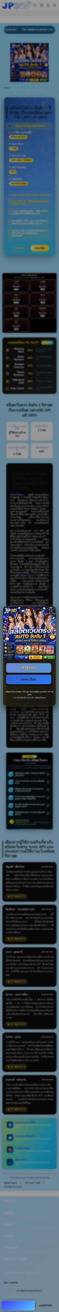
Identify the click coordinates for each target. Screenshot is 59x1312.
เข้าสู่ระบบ (29, 668)
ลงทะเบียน (29, 679)
